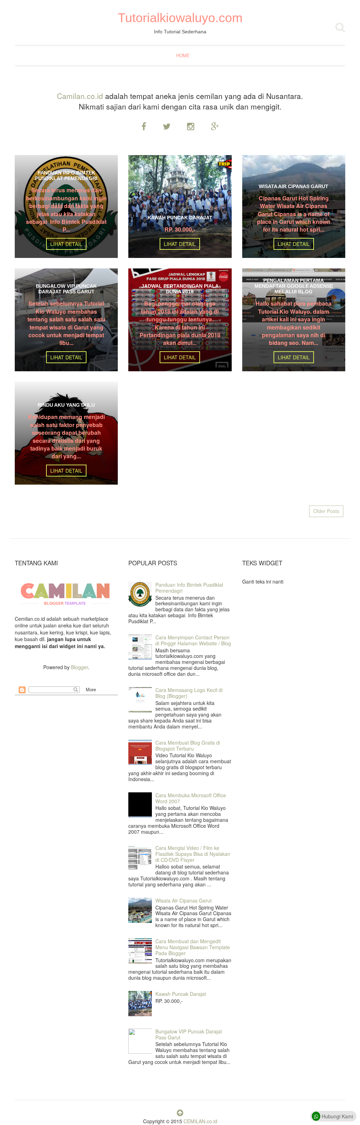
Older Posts (326, 510)
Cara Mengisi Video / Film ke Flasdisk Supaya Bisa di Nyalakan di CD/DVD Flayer (192, 853)
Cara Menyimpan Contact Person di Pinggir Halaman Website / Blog (193, 640)
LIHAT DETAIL (66, 243)
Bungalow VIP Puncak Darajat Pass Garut (66, 288)
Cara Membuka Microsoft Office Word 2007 (190, 798)
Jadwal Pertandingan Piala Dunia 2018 (180, 288)
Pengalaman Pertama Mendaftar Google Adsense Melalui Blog (294, 286)
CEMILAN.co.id (200, 1121)
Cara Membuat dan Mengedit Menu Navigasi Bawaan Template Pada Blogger (192, 947)
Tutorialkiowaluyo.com (180, 18)
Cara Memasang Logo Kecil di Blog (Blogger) (189, 692)
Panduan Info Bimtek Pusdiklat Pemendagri (66, 175)
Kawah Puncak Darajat (180, 217)
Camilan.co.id (80, 96)
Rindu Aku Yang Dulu (66, 405)
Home (183, 55)
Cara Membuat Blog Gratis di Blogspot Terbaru (187, 745)
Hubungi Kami (336, 1116)
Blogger (79, 667)
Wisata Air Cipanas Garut (293, 186)
